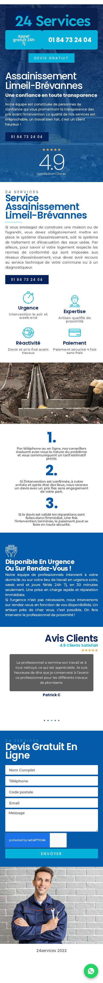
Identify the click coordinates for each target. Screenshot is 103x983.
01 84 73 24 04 (70, 40)
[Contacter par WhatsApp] (91, 971)
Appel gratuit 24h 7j (23, 40)
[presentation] (44, 720)
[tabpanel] (51, 676)
